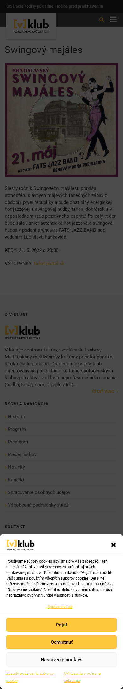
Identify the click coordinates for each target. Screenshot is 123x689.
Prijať (61, 625)
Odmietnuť (62, 642)
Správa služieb (60, 607)
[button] (113, 545)
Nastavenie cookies (62, 659)
